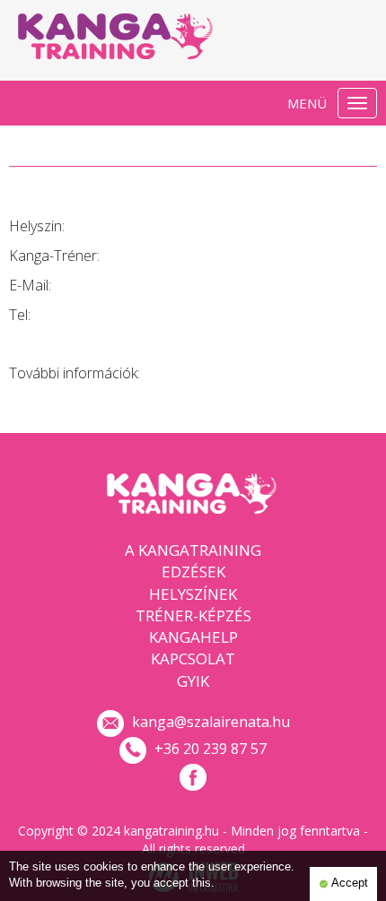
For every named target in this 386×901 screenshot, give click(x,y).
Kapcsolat (193, 658)
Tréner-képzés (193, 615)
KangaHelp (193, 637)
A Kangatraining (193, 550)
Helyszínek (193, 594)
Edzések (193, 571)
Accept (348, 883)
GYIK (193, 681)
